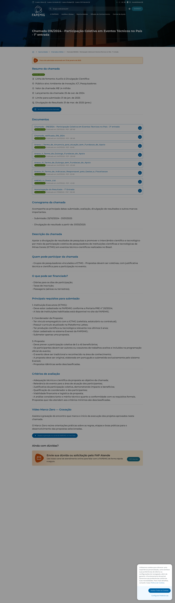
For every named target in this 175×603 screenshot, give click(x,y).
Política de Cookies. (158, 583)
